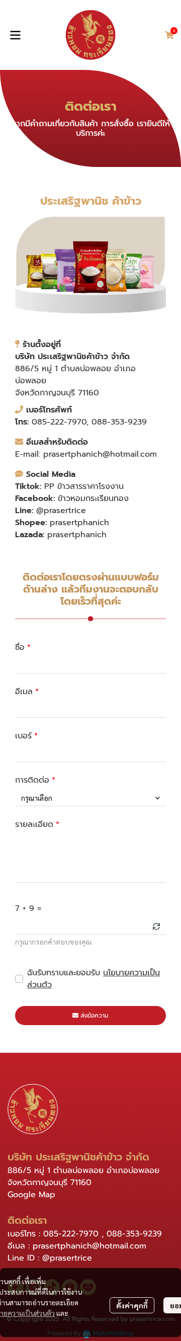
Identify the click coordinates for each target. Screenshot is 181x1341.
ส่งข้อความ (94, 1015)
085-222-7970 (59, 422)
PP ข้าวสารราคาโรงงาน (84, 486)
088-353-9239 (119, 422)
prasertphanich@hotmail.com (100, 454)
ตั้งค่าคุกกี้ (132, 1305)
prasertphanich (79, 523)
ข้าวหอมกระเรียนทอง (93, 498)
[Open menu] (15, 35)
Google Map (31, 1195)
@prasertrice (61, 511)
